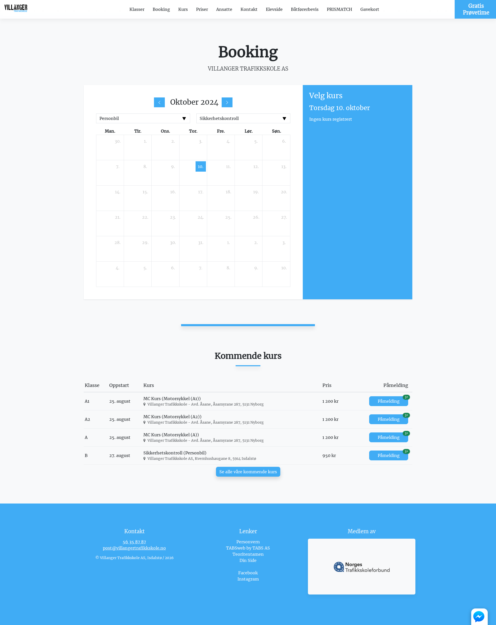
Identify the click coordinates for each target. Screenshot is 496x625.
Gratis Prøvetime (476, 9)
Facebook (248, 572)
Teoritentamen (248, 554)
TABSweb (235, 548)
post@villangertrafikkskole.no (134, 548)
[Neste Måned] (227, 102)
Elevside (274, 9)
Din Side (248, 560)
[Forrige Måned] (159, 102)
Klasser (136, 9)
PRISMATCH (339, 9)
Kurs (183, 9)
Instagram (248, 579)
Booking (161, 9)
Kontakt (249, 9)
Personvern (248, 541)
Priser (202, 9)
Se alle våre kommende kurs (248, 471)
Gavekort (369, 9)
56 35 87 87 (134, 541)
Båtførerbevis (305, 9)
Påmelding (393, 400)
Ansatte (224, 9)
